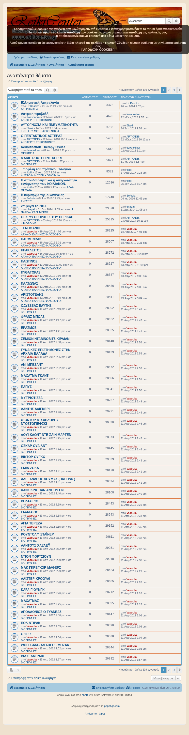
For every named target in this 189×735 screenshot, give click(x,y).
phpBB (86, 694)
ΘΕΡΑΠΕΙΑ (27, 153)
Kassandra (33, 117)
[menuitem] (52, 57)
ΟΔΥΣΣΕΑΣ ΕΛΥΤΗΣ (36, 305)
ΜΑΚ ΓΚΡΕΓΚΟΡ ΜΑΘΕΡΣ (41, 567)
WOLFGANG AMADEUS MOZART (46, 645)
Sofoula (31, 198)
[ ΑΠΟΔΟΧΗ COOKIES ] (97, 49)
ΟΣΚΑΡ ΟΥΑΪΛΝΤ (34, 446)
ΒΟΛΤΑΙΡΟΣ (30, 501)
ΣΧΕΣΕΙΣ (26, 201)
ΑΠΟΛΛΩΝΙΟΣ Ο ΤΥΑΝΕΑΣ (41, 612)
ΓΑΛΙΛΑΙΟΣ (29, 512)
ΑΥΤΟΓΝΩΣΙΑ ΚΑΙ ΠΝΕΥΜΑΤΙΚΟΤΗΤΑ (49, 125)
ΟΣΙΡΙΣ (26, 634)
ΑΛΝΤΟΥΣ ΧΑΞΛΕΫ (35, 545)
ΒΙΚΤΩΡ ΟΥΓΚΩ (33, 457)
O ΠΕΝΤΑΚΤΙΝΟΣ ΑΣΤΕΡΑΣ (41, 136)
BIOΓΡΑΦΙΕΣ (29, 164)
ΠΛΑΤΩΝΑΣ (29, 283)
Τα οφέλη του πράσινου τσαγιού (46, 169)
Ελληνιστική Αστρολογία (40, 103)
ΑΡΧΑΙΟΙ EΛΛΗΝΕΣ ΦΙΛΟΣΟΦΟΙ (41, 234)
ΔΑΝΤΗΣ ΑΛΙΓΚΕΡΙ (35, 409)
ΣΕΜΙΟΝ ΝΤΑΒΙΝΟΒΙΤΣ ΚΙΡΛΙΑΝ (45, 339)
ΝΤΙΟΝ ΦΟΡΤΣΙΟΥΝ (36, 556)
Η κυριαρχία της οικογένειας (42, 195)
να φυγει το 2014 (33, 206)
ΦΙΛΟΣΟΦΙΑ (28, 223)
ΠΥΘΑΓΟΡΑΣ (30, 272)
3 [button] (174, 90)
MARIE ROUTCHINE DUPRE (42, 158)
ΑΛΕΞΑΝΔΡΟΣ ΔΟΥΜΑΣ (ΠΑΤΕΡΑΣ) (48, 479)
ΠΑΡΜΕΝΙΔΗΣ (31, 239)
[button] (179, 90)
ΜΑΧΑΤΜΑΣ (30, 601)
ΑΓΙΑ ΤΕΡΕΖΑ (31, 523)
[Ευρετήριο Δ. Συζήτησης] (48, 19)
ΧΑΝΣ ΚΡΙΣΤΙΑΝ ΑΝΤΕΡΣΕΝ (42, 490)
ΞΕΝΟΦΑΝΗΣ (31, 228)
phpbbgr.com (112, 705)
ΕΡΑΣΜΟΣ (28, 328)
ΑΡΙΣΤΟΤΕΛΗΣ (32, 294)
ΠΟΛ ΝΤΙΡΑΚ (30, 623)
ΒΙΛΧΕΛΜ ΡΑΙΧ (32, 656)
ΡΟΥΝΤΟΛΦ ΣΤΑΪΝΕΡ (37, 534)
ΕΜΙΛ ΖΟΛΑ (30, 468)
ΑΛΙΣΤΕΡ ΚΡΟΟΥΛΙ (35, 579)
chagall (31, 209)
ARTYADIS (33, 139)
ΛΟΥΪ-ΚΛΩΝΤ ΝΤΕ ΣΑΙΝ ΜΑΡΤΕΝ (46, 435)
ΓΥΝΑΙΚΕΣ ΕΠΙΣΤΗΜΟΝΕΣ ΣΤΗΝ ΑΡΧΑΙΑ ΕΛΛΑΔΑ (45, 351)
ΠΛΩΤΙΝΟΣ (29, 261)
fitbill (29, 172)
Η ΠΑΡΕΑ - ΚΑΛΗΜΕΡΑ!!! (47, 211)
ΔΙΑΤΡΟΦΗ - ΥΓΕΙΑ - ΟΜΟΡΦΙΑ (40, 175)
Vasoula (32, 231)
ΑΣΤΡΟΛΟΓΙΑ (29, 108)
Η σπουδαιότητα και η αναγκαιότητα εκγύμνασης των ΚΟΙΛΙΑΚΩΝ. (49, 182)
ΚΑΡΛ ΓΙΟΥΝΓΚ (33, 590)
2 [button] (169, 90)
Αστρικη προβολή (34, 114)
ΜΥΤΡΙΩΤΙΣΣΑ (32, 398)
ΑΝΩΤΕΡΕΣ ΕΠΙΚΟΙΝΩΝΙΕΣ (38, 120)
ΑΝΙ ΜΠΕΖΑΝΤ (32, 365)
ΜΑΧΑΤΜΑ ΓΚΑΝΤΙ (35, 376)
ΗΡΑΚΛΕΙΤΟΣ (31, 250)
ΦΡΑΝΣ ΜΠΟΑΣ (33, 317)
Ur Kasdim (33, 106)
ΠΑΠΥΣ (26, 387)
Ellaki (30, 128)
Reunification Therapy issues (43, 147)
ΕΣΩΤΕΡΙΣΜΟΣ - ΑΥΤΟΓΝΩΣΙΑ (40, 131)
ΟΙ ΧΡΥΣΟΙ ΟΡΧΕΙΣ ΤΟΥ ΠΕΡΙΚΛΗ (47, 217)
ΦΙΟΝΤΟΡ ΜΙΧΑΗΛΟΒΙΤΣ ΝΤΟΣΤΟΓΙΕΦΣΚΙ (40, 422)
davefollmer (33, 150)
